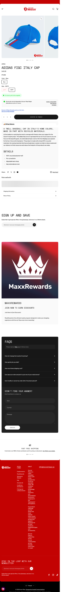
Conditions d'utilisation (20, 485)
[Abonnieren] (34, 224)
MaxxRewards (20, 474)
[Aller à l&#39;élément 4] (33, 60)
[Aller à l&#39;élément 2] (29, 60)
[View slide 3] (31, 454)
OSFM (11, 89)
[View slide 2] (29, 454)
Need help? (55, 172)
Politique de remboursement (21, 489)
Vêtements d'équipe (20, 477)
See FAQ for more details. (49, 451)
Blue (4, 82)
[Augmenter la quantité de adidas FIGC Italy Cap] (11, 117)
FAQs (16, 347)
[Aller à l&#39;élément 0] (27, 60)
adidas (3, 64)
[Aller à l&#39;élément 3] (31, 60)
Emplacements (21, 471)
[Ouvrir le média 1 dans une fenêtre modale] (41, 18)
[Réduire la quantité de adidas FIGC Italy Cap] (3, 117)
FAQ (18, 480)
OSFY (4, 89)
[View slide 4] (33, 454)
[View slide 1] (27, 454)
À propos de (20, 482)
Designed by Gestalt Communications (35, 589)
